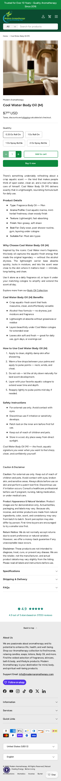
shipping (26, 117)
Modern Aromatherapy (13, 100)
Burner (40, 774)
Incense (31, 774)
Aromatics (21, 774)
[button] (49, 16)
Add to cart (40, 154)
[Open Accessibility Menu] (6, 770)
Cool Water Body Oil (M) (20, 36)
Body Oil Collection (37, 290)
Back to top (29, 628)
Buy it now (30, 163)
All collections (8, 774)
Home (5, 36)
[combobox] (30, 26)
